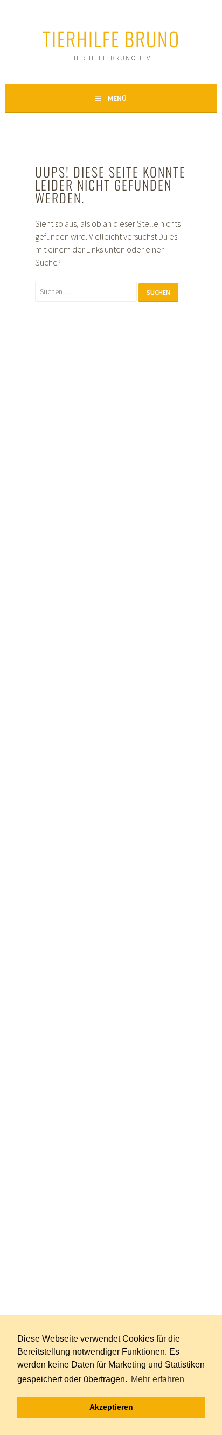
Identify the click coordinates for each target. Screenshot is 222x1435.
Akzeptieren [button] (111, 1407)
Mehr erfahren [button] (157, 1379)
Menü (117, 98)
